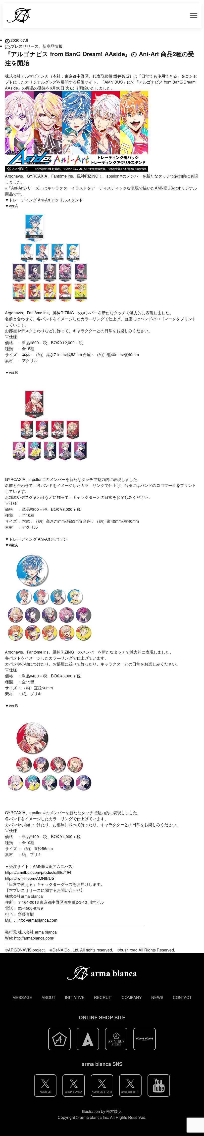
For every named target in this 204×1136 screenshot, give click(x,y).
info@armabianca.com (37, 920)
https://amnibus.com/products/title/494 (38, 872)
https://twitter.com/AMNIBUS (29, 878)
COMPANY (132, 997)
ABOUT (48, 997)
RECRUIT (103, 997)
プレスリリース (25, 46)
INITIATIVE (75, 997)
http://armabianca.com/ (34, 938)
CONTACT (182, 997)
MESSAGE (22, 997)
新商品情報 (52, 46)
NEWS (157, 997)
